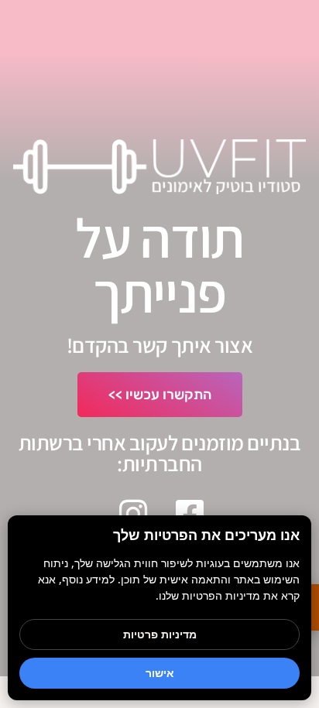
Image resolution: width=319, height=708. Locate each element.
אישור (160, 672)
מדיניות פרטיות (160, 634)
